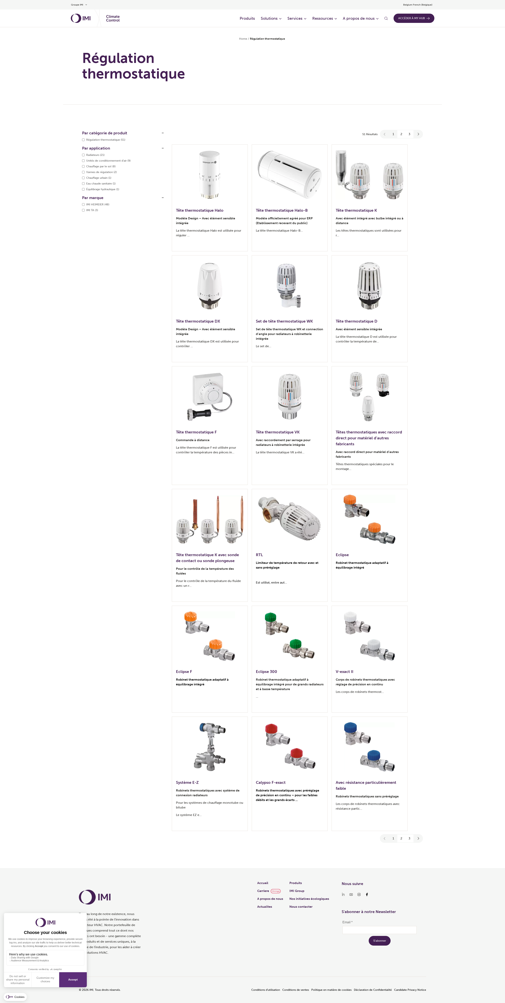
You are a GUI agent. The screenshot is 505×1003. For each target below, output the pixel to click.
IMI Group (296, 891)
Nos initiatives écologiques (309, 899)
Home (243, 38)
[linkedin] (343, 894)
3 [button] (409, 134)
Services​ (294, 18)
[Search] (386, 18)
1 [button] (393, 134)
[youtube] (351, 894)
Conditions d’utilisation (265, 990)
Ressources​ (322, 18)
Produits (247, 18)
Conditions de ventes (295, 990)
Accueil (262, 883)
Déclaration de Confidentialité (373, 990)
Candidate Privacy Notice (410, 990)
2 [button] (401, 134)
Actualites (264, 907)
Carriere (263, 891)
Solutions (269, 18)
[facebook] (366, 894)
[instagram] (359, 894)
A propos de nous (359, 18)
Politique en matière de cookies (331, 990)
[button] (384, 134)
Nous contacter (300, 907)
